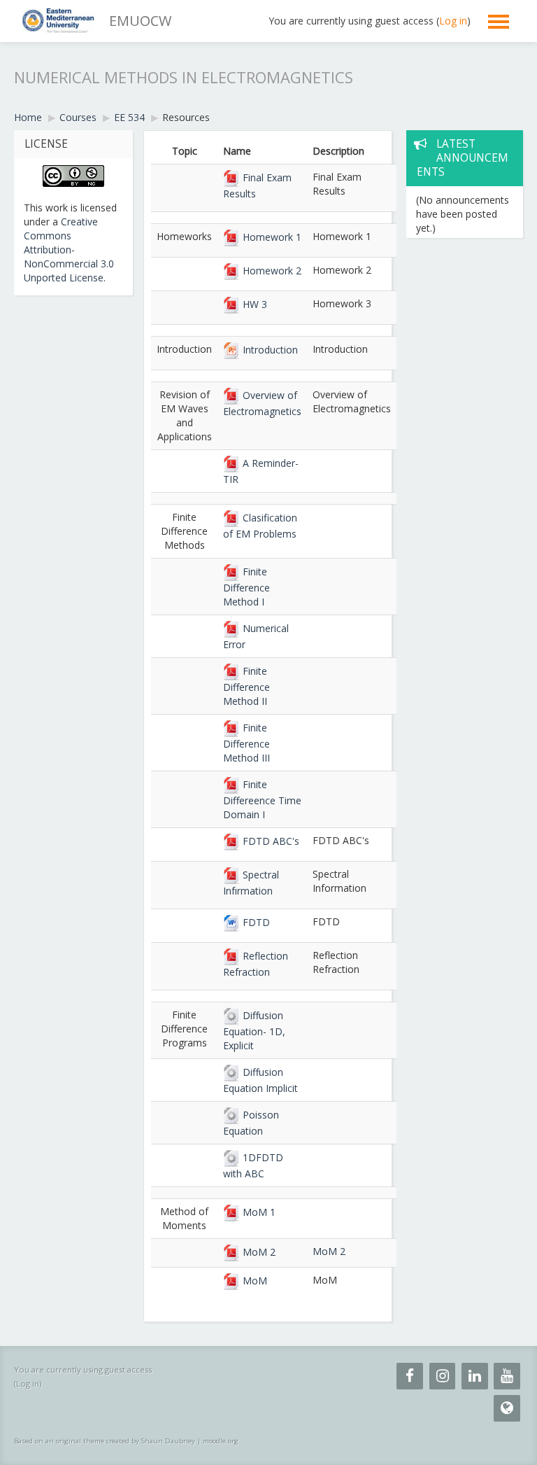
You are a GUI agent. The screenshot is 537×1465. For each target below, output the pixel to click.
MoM (253, 1280)
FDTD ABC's (269, 841)
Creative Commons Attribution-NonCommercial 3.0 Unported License (69, 249)
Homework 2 (270, 270)
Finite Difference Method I (246, 586)
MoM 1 (257, 1212)
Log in (453, 20)
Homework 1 (270, 237)
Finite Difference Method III (246, 742)
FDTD (255, 922)
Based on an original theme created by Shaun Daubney (104, 1440)
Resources (186, 117)
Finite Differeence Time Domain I (262, 799)
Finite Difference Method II (246, 686)
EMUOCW (140, 20)
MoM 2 (257, 1252)
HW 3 (253, 304)
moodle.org (220, 1440)
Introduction (269, 349)
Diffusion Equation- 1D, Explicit (254, 1030)
